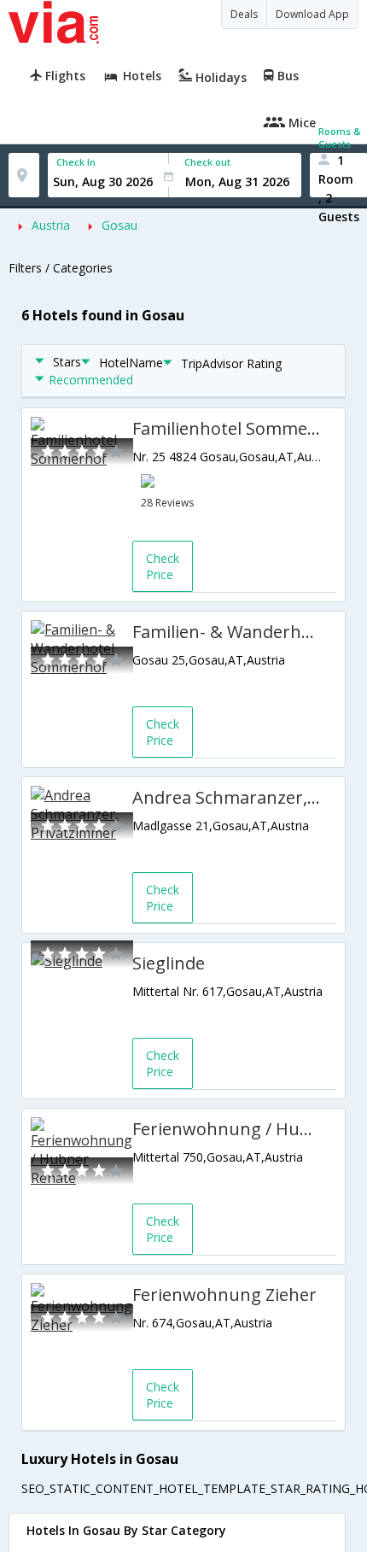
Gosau (119, 225)
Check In (76, 161)
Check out (207, 161)
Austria (51, 225)
